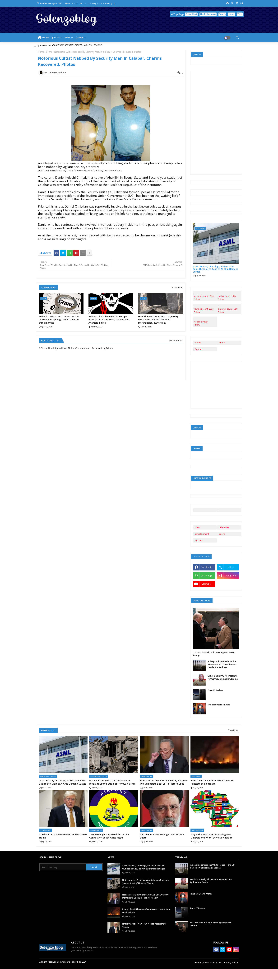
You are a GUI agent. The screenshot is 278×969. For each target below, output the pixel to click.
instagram (230, 575)
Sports (222, 14)
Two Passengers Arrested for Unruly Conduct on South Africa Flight (109, 836)
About (222, 342)
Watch (79, 37)
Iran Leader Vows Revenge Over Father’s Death (162, 836)
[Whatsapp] (70, 253)
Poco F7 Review (215, 690)
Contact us (82, 3)
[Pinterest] (76, 253)
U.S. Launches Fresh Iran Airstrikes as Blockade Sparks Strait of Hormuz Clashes (112, 782)
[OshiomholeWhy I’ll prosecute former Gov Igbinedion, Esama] (199, 680)
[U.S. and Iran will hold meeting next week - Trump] (216, 628)
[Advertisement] (217, 122)
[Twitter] (63, 253)
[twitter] (229, 510)
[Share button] (89, 253)
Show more (177, 287)
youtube (206, 583)
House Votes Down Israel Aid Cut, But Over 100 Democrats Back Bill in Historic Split (163, 782)
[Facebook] (56, 253)
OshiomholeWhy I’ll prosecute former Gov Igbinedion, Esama (223, 677)
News (231, 14)
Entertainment (202, 533)
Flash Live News (208, 14)
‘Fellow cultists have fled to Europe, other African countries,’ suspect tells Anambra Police (109, 319)
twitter (230, 567)
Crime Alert (191, 14)
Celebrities (224, 527)
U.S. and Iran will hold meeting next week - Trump (214, 654)
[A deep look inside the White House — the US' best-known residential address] (199, 665)
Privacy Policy (96, 3)
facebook (206, 567)
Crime (49, 51)
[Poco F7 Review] (199, 694)
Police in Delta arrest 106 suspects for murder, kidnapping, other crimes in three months (59, 319)
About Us (69, 3)
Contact (199, 349)
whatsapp (206, 575)
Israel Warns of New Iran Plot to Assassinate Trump (63, 836)
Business (199, 540)
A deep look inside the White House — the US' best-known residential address (222, 664)
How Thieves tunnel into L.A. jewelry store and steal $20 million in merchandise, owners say (158, 319)
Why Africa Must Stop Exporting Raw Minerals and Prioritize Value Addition (211, 836)
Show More (233, 730)
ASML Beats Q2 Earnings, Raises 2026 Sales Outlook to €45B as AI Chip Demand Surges (215, 269)
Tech (239, 14)
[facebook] (205, 510)
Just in (55, 37)
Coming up (110, 3)
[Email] (83, 253)
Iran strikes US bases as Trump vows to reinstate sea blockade (212, 782)
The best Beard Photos (219, 704)
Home (45, 37)
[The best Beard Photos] (199, 708)
